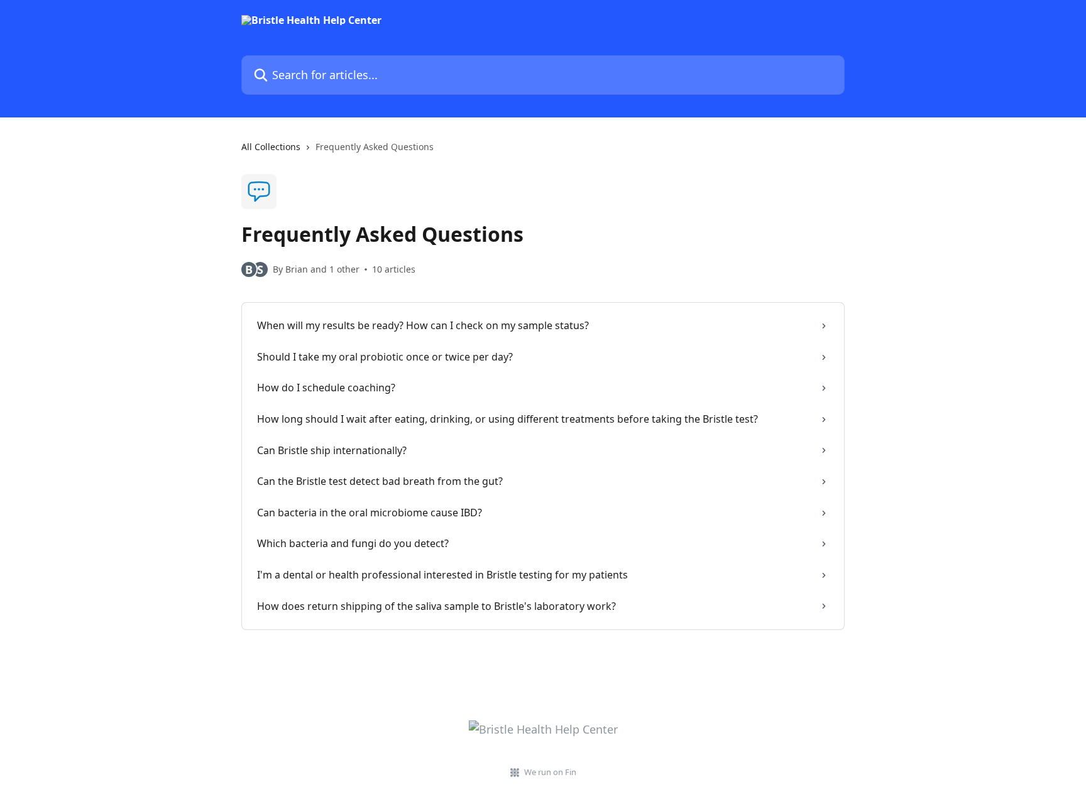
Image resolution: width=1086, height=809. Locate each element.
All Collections (270, 147)
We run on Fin (550, 772)
